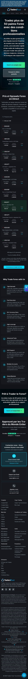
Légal (2, 570)
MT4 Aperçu (4, 531)
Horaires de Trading (20, 521)
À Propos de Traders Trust (6, 563)
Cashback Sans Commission (18, 551)
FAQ (2, 566)
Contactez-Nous (5, 575)
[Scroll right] (27, 13)
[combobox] (14, 116)
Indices (3, 521)
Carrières (3, 572)
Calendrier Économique (20, 533)
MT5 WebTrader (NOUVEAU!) (5, 540)
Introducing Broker (5, 546)
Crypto (3, 519)
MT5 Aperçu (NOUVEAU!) (4, 534)
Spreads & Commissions (20, 515)
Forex (2, 515)
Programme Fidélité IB (20, 554)
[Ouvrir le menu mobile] (25, 9)
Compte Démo (4, 505)
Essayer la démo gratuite (14, 73)
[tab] (4, 13)
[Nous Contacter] (24, 675)
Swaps (16, 517)
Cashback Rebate (19, 548)
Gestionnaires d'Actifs (6, 548)
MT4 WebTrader (5, 537)
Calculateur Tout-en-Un (20, 531)
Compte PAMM (4, 507)
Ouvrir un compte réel (14, 65)
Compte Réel (4, 502)
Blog (2, 568)
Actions (3, 517)
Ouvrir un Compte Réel (13, 410)
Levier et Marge (18, 519)
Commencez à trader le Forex (14, 267)
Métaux (3, 523)
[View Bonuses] (26, 288)
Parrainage (17, 557)
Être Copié (3, 509)
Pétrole (3, 526)
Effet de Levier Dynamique (18, 536)
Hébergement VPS (19, 539)
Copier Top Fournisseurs (21, 502)
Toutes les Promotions (20, 546)
